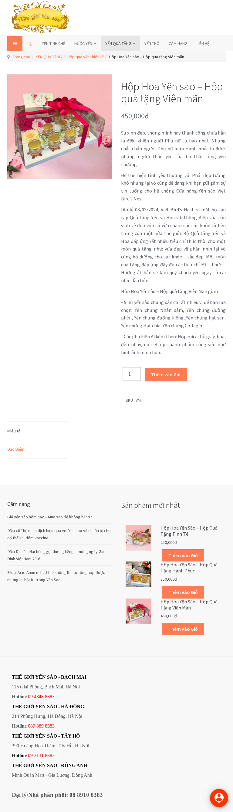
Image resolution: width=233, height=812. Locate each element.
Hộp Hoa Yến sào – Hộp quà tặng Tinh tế (189, 531)
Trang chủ (21, 57)
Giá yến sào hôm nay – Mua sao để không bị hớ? (49, 517)
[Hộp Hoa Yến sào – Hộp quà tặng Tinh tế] (138, 537)
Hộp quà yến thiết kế (85, 57)
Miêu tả (13, 431)
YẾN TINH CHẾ (53, 43)
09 (30, 755)
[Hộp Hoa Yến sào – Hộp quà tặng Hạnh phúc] (138, 574)
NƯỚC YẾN (83, 43)
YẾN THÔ (152, 43)
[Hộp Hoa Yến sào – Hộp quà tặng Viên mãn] (138, 611)
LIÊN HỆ (203, 43)
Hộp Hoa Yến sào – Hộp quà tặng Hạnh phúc (189, 567)
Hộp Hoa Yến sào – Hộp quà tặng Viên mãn (189, 605)
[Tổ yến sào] (40, 18)
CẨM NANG (178, 43)
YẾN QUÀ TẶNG (118, 43)
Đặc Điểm (15, 449)
